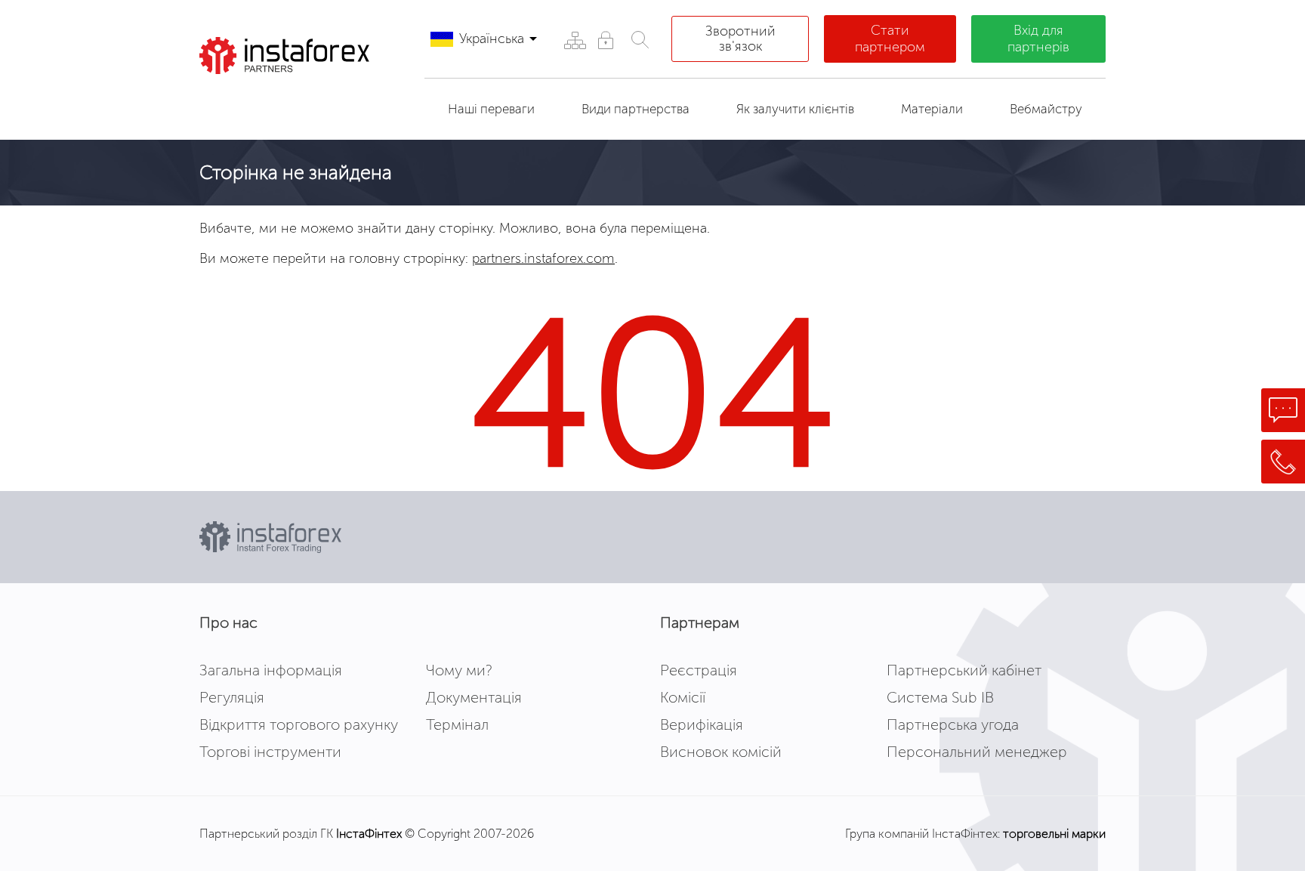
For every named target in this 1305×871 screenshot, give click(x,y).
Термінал (457, 724)
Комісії (682, 697)
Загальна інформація (270, 670)
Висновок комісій (721, 752)
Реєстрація (698, 670)
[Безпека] (605, 40)
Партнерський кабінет (964, 670)
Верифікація (701, 724)
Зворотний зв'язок (740, 38)
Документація (474, 697)
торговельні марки (1054, 833)
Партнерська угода (953, 724)
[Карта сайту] (574, 40)
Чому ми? (459, 670)
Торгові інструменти (270, 752)
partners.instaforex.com (543, 258)
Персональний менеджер (977, 752)
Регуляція (231, 697)
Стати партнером (890, 38)
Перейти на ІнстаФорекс (296, 101)
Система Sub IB (940, 697)
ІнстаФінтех (369, 833)
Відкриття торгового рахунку (298, 724)
